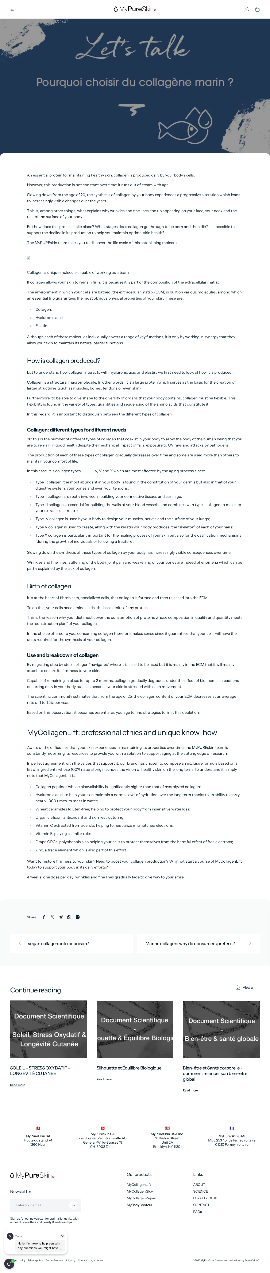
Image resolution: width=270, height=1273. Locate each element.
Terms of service (54, 1260)
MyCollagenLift (139, 1184)
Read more (17, 1085)
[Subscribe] (73, 1205)
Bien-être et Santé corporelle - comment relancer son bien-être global (215, 1073)
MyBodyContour (139, 1205)
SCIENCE (200, 1191)
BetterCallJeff (252, 1260)
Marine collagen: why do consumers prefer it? (190, 943)
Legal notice (96, 1260)
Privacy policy (35, 1260)
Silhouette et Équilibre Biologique (129, 1068)
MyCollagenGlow (140, 1191)
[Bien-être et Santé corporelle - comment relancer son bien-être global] (221, 1029)
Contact (82, 1260)
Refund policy (17, 1260)
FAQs (197, 1211)
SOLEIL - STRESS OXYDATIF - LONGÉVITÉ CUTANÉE (40, 1070)
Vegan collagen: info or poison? (58, 943)
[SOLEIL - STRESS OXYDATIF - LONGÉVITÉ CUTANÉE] (48, 1029)
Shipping (70, 1260)
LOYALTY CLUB (205, 1198)
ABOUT (199, 1184)
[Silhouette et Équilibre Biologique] (135, 1029)
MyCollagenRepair (141, 1198)
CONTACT (201, 1205)
